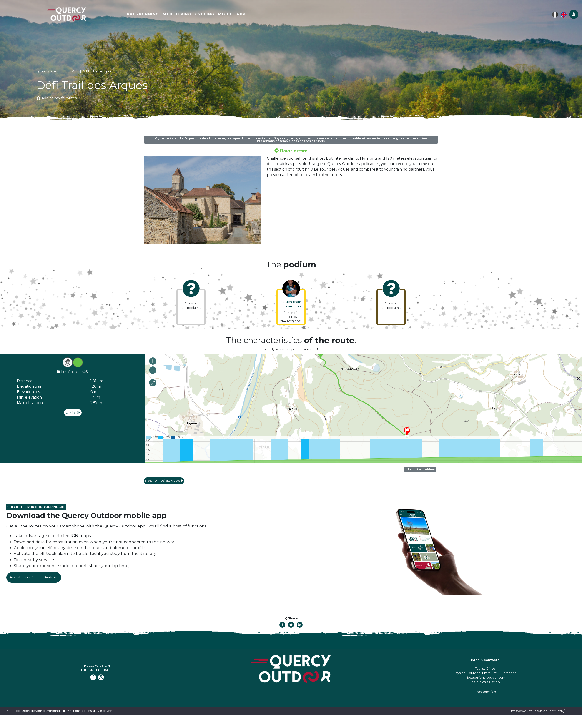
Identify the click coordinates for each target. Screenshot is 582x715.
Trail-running (141, 14)
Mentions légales (79, 710)
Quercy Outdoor (51, 71)
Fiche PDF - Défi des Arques (163, 480)
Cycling (205, 14)
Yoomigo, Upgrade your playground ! (34, 710)
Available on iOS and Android (34, 577)
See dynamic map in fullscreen (290, 349)
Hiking (183, 14)
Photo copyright (485, 691)
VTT (75, 71)
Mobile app (232, 14)
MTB (168, 14)
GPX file (71, 412)
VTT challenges (97, 71)
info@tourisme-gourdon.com (485, 677)
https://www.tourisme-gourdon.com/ (536, 711)
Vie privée (104, 710)
